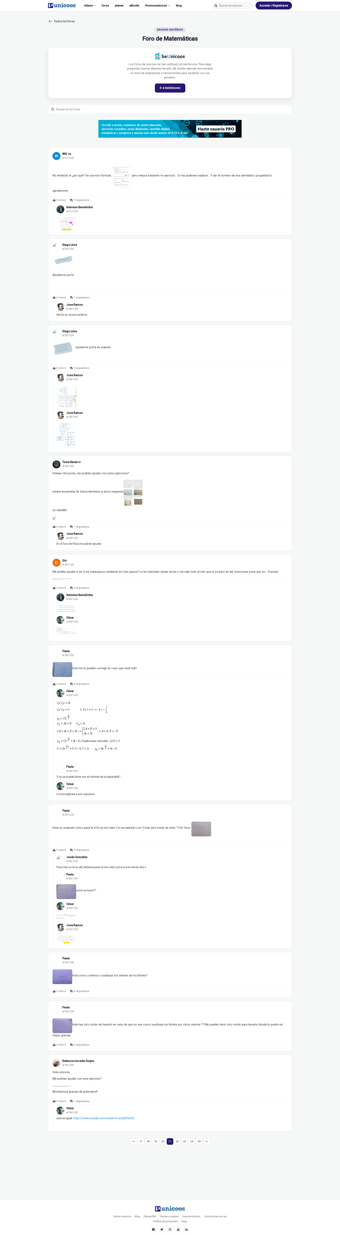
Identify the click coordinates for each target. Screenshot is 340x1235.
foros (105, 5)
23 (184, 1141)
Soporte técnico (191, 1216)
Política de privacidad (165, 1221)
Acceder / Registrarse (274, 5)
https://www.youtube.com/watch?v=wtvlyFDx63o (103, 1118)
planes (119, 5)
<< (133, 1141)
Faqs (184, 1221)
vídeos (88, 5)
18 (148, 1141)
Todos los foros (61, 21)
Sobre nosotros (122, 1216)
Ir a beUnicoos (170, 88)
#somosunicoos (156, 5)
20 (162, 1141)
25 (199, 1141)
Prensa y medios (169, 1216)
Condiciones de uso (215, 1216)
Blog (137, 1216)
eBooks (134, 5)
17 (141, 1141)
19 (155, 1141)
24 (191, 1141)
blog (179, 5)
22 (177, 1141)
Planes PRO (150, 1216)
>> (206, 1141)
